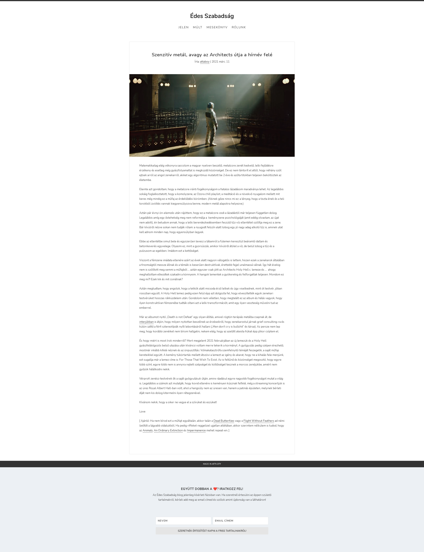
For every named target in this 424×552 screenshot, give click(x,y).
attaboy (205, 62)
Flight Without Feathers (258, 421)
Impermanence (196, 430)
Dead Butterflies (223, 421)
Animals (148, 430)
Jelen (184, 27)
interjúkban (146, 322)
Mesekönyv (217, 27)
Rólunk (239, 27)
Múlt (197, 27)
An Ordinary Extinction (168, 430)
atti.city (216, 464)
